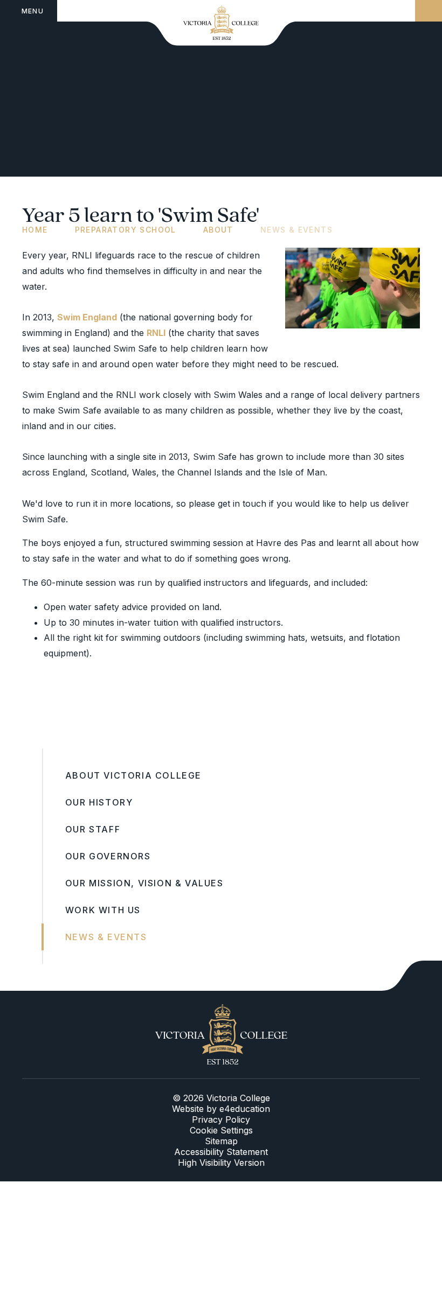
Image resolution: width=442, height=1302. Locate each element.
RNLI (156, 332)
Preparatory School (125, 229)
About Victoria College (133, 775)
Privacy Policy (221, 1119)
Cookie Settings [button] (221, 1130)
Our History (99, 802)
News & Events (296, 229)
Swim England (87, 317)
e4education (244, 1108)
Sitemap (221, 1141)
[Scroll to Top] (412, 976)
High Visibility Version (221, 1162)
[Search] (428, 11)
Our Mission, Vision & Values (144, 883)
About (218, 229)
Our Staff (92, 829)
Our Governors (108, 856)
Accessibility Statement (221, 1151)
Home (35, 229)
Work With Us (103, 910)
